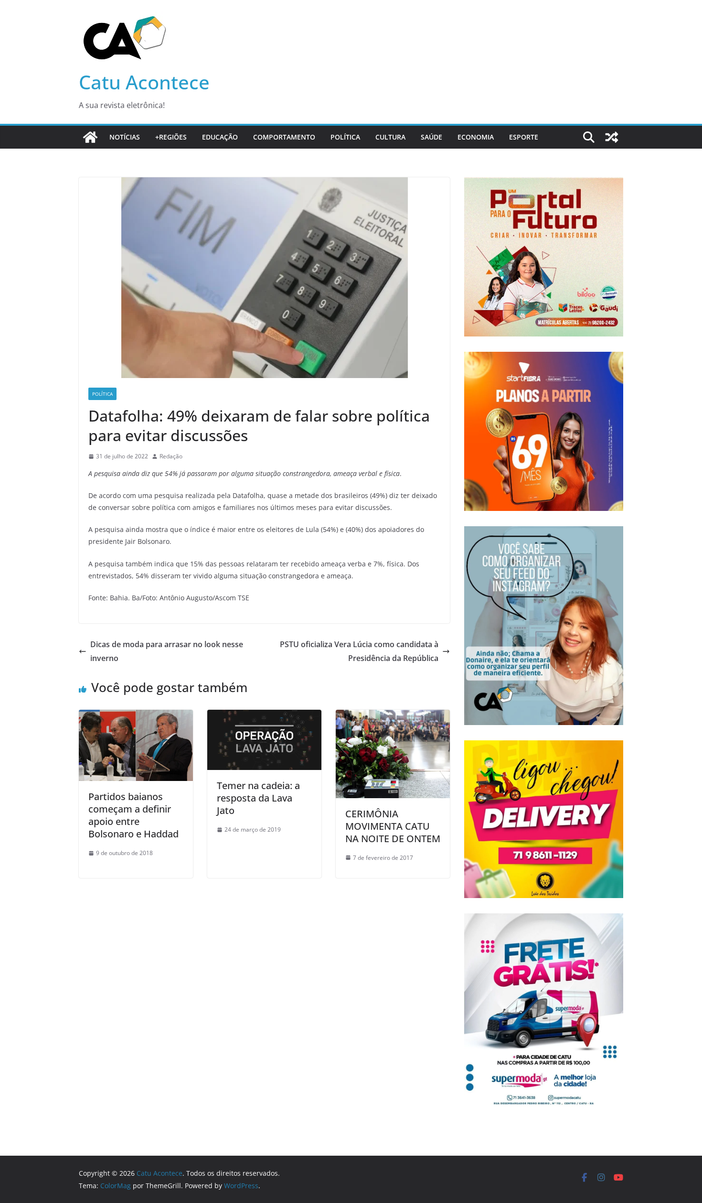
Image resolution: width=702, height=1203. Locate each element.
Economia (475, 136)
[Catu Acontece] (90, 137)
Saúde (431, 136)
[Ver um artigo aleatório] (611, 137)
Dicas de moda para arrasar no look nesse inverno (166, 651)
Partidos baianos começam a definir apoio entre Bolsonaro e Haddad (133, 815)
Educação (220, 136)
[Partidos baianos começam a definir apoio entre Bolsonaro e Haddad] (136, 716)
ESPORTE (523, 136)
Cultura (390, 136)
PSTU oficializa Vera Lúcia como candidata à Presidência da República (359, 651)
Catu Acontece (144, 82)
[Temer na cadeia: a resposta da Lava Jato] (264, 716)
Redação (171, 456)
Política (345, 136)
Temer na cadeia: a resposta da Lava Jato (258, 798)
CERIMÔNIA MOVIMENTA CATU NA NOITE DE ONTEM (392, 826)
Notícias (124, 136)
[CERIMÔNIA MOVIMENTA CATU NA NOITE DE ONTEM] (393, 716)
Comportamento (284, 136)
